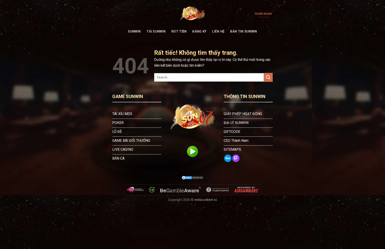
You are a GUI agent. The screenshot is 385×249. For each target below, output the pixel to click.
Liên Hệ (218, 31)
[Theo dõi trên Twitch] (236, 158)
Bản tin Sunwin (243, 31)
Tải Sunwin (156, 31)
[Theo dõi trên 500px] (227, 158)
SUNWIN (134, 31)
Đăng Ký (199, 31)
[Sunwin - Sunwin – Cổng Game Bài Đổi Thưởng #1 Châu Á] (192, 14)
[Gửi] (268, 77)
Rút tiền (178, 31)
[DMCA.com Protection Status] (192, 177)
